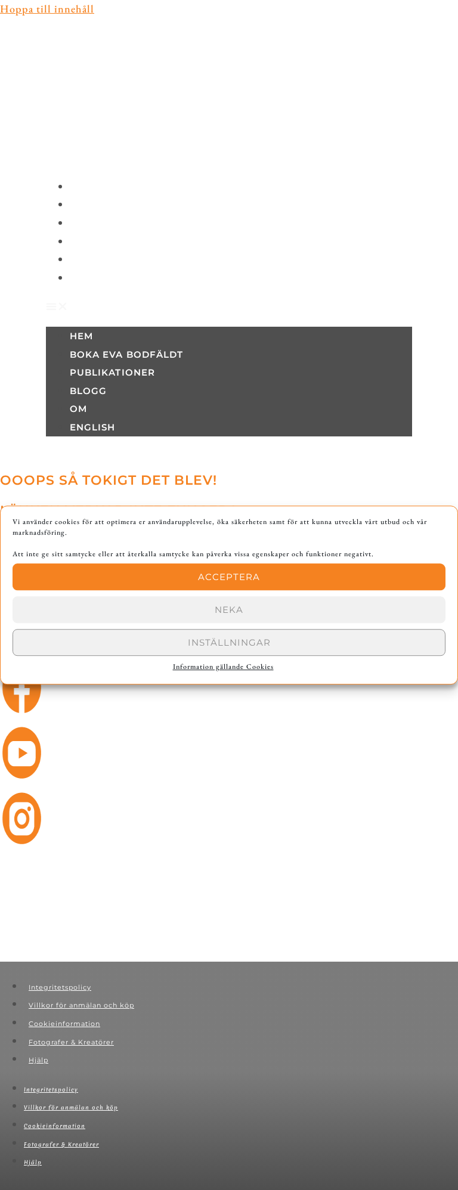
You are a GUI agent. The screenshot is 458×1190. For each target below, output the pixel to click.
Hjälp (38, 1060)
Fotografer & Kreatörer (71, 1042)
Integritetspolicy (60, 987)
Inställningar (229, 642)
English (97, 278)
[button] (229, 307)
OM (85, 260)
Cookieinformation (64, 1023)
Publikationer (113, 223)
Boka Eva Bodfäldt (125, 205)
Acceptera (229, 576)
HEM (88, 187)
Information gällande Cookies (223, 666)
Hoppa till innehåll (47, 9)
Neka (229, 609)
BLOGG (93, 242)
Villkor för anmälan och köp (81, 1005)
